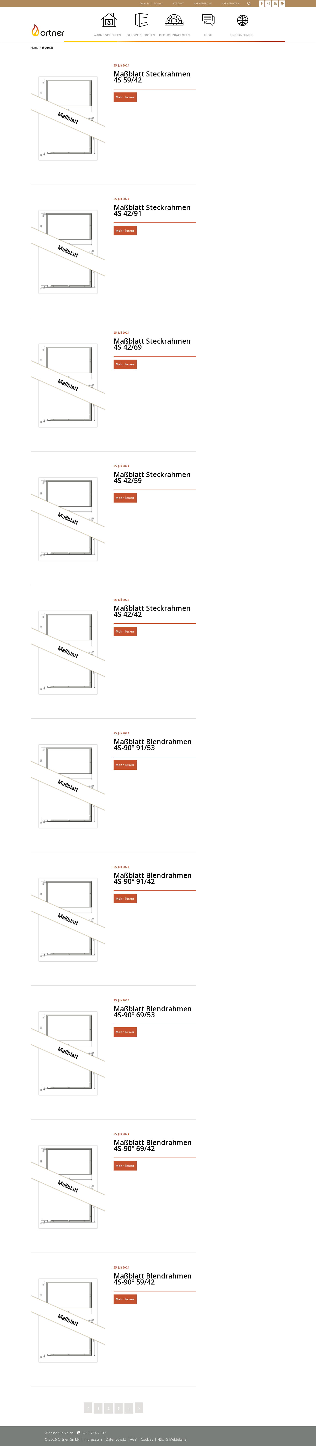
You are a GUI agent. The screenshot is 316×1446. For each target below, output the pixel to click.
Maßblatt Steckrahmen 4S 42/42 (152, 611)
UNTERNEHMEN (241, 35)
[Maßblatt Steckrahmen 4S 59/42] (68, 118)
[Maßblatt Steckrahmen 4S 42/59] (68, 519)
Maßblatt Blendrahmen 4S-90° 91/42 (153, 878)
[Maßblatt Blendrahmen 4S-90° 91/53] (68, 786)
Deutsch (144, 3)
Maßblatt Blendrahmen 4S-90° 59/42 (153, 1279)
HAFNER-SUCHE (203, 3)
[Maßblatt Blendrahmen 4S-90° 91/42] (68, 920)
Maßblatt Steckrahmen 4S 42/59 (152, 477)
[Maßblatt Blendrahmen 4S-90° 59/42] (68, 1320)
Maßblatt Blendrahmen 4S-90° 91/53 (153, 744)
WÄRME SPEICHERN (107, 35)
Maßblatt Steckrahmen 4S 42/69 (152, 344)
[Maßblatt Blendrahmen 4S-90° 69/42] (68, 1187)
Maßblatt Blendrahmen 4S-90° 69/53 (153, 1011)
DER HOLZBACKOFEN (174, 35)
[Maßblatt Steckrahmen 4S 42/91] (68, 252)
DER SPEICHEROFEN (141, 35)
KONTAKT (178, 3)
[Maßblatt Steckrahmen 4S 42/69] (68, 386)
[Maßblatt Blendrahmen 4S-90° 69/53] (68, 1053)
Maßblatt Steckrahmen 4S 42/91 (152, 210)
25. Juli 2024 (121, 65)
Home (34, 48)
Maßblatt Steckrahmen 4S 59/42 (152, 77)
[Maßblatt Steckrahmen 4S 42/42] (68, 653)
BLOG (208, 35)
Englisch (158, 3)
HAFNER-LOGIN (230, 3)
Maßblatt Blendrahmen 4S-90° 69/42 (153, 1145)
